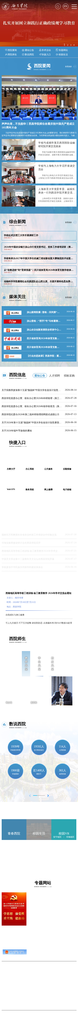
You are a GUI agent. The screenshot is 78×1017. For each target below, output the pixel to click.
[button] (47, 796)
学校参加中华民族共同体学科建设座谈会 (22, 567)
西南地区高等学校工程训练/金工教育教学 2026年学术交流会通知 (38, 593)
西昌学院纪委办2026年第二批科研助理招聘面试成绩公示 (30, 414)
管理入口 (39, 989)
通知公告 (39, 375)
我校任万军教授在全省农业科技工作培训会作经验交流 (29, 534)
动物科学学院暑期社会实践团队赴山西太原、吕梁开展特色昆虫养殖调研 (40, 281)
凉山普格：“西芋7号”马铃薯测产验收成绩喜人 (50, 321)
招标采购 (69, 375)
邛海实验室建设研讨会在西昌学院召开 (21, 543)
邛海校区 (70, 837)
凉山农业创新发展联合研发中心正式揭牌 (47, 329)
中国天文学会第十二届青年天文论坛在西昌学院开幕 (28, 559)
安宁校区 (57, 837)
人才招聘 (54, 375)
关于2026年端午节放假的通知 (17, 430)
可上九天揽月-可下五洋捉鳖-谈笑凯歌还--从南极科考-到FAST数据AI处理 (39, 623)
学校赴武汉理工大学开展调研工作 (21, 235)
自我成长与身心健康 (15, 615)
